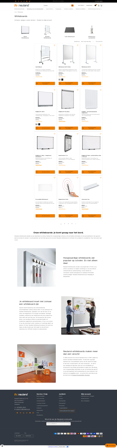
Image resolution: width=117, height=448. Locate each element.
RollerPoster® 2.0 (63, 155)
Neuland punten (85, 398)
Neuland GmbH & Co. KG (23, 440)
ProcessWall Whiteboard (42, 199)
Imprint (60, 396)
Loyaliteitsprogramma (42, 405)
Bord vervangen (40, 396)
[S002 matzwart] (62, 80)
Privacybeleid (62, 403)
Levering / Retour (41, 403)
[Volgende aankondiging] (75, 1)
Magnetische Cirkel (63, 199)
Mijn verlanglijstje (85, 400)
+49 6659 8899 (99, 1)
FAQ (38, 412)
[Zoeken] (72, 5)
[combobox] (58, 5)
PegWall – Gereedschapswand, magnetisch (89, 112)
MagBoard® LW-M (40, 111)
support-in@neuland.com (23, 409)
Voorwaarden (62, 400)
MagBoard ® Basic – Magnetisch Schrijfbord (43, 156)
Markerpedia (40, 410)
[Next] (102, 31)
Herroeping (61, 405)
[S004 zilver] (60, 80)
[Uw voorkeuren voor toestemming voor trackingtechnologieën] (2, 446)
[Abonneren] (69, 423)
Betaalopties (40, 415)
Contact (61, 398)
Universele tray (85, 199)
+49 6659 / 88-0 (21, 407)
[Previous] (14, 31)
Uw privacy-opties (62, 446)
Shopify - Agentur (16, 441)
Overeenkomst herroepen (67, 410)
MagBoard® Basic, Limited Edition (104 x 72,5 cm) (91, 156)
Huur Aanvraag (40, 398)
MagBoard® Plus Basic (64, 111)
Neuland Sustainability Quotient (81, 375)
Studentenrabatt (41, 400)
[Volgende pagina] (75, 223)
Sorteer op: (77, 41)
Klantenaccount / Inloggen (87, 396)
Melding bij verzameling (53, 446)
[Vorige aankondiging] (41, 1)
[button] (20, 9)
